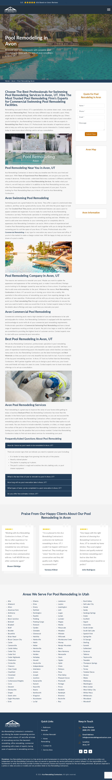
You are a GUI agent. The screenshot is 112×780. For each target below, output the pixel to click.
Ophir (60, 663)
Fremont (36, 625)
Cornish (11, 678)
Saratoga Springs (89, 613)
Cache (10, 642)
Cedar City (12, 651)
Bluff (10, 628)
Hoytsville (37, 663)
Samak (85, 607)
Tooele (85, 666)
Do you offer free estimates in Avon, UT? (22, 494)
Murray (61, 642)
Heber (35, 645)
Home (7, 81)
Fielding (36, 619)
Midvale (61, 634)
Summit (86, 645)
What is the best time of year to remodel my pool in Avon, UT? (30, 477)
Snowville (87, 625)
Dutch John (12, 696)
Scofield (86, 619)
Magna (60, 622)
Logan (60, 613)
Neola (60, 648)
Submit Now (91, 134)
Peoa (60, 672)
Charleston (12, 660)
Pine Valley (62, 675)
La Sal (35, 701)
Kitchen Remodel (49, 734)
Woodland (87, 699)
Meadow (61, 631)
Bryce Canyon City (15, 639)
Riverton (61, 696)
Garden (35, 628)
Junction (36, 678)
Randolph (61, 693)
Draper (10, 693)
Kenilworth (37, 693)
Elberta (35, 601)
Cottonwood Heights (16, 681)
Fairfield (36, 610)
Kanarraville (37, 681)
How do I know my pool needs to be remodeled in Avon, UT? (30, 445)
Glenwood (37, 634)
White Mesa (88, 693)
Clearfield (11, 672)
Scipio (85, 616)
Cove (10, 684)
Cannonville (12, 645)
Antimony (11, 613)
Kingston (36, 696)
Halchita (36, 636)
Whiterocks (87, 696)
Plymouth (61, 681)
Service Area (47, 750)
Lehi (59, 610)
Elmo (35, 604)
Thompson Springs (90, 663)
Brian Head (12, 636)
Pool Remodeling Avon (25, 81)
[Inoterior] (11, 10)
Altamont (11, 604)
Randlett (61, 690)
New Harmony (63, 651)
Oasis (60, 657)
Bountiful (11, 634)
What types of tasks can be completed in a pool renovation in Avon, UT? (34, 488)
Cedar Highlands (14, 657)
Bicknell (11, 622)
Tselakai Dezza (88, 672)
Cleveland (11, 675)
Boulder (11, 631)
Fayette (35, 616)
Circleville (11, 663)
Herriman (36, 651)
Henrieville (37, 648)
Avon (13, 81)
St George (87, 639)
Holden (35, 654)
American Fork (13, 610)
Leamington (62, 607)
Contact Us (47, 746)
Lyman (60, 616)
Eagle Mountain (14, 699)
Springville (87, 636)
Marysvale (62, 628)
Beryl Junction (13, 619)
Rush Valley (87, 601)
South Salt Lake (89, 631)
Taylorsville (87, 657)
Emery (35, 607)
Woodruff (87, 701)
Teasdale (86, 660)
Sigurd (85, 622)
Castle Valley (13, 648)
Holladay (36, 657)
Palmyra (61, 669)
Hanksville (37, 639)
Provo (60, 687)
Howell (35, 660)
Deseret (11, 687)
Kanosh (36, 684)
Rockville (61, 699)
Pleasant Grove (64, 678)
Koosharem (37, 699)
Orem (60, 666)
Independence (38, 666)
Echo (10, 701)
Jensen (35, 672)
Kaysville (36, 687)
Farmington (37, 613)
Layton (60, 604)
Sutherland (87, 648)
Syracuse (86, 651)
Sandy (85, 610)
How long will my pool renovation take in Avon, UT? (27, 482)
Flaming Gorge (38, 622)
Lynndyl (61, 619)
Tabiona (86, 654)
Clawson (11, 666)
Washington (87, 684)
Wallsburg (87, 681)
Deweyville (12, 690)
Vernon (86, 675)
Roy (59, 701)
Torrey (85, 669)
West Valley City (89, 690)
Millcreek (61, 636)
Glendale (36, 631)
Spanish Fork (88, 634)
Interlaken (36, 669)
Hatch (35, 642)
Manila (60, 625)
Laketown (62, 601)
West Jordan (88, 687)
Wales (85, 678)
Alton (10, 607)
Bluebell (11, 625)
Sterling (86, 642)
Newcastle (62, 654)
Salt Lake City (88, 604)
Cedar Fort (12, 654)
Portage (61, 684)
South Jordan (88, 628)
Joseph (35, 675)
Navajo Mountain (64, 645)
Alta (9, 601)
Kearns (35, 690)
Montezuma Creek (65, 639)
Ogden (60, 660)
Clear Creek (12, 669)
